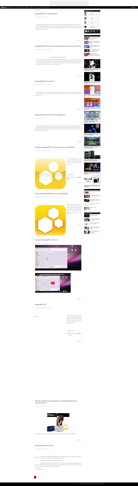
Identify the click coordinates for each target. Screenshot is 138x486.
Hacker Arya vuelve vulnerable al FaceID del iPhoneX (95, 196)
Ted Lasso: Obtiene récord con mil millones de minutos (91, 147)
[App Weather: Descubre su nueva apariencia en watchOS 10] (92, 119)
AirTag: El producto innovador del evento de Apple (95, 223)
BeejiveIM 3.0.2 (40, 304)
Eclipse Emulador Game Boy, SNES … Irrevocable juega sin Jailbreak (95, 42)
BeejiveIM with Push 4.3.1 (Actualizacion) (50, 115)
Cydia (34, 7)
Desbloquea (27, 7)
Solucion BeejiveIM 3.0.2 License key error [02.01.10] (54, 147)
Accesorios (31, 7)
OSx (40, 7)
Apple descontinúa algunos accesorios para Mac (94, 215)
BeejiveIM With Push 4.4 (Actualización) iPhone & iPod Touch (58, 46)
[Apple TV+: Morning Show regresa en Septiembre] (92, 171)
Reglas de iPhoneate (89, 483)
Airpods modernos (93, 207)
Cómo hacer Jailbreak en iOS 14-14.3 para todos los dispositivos (95, 38)
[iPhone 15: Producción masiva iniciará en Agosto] (92, 80)
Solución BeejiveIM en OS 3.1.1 (46, 240)
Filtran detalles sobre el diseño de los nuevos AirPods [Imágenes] (95, 232)
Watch (14, 7)
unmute (96, 31)
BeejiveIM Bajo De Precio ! (44, 81)
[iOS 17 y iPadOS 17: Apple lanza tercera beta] (92, 93)
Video (71, 464)
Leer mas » (79, 40)
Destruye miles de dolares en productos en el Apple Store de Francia (95, 200)
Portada (34, 9)
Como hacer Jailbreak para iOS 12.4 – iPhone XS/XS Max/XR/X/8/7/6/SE (95, 50)
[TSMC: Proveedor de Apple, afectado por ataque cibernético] (92, 132)
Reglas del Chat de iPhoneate (97, 483)
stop (88, 31)
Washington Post (39, 468)
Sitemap (103, 483)
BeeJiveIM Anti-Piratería (44, 445)
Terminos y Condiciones (82, 483)
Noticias (11, 7)
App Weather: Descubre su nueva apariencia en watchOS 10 (91, 121)
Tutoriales (17, 7)
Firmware (43, 7)
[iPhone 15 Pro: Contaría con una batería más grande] (92, 106)
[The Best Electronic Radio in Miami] (91, 31)
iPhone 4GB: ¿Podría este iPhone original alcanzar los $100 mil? (90, 160)
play (86, 31)
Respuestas (47, 7)
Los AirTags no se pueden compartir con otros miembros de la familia (95, 219)
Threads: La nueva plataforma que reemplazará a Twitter (91, 70)
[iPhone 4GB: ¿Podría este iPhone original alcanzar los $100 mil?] (92, 158)
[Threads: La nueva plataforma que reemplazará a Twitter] (92, 67)
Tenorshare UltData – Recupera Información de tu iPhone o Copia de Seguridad (95, 54)
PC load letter (61, 464)
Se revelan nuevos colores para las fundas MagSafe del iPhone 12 (95, 227)
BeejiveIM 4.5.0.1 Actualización (46, 14)
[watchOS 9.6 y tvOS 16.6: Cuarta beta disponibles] (92, 184)
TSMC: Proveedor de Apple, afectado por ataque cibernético (91, 134)
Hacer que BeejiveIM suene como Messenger (51, 194)
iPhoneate (5, 7)
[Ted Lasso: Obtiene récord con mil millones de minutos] (92, 145)
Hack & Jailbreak (22, 7)
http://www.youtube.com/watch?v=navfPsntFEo (58, 57)
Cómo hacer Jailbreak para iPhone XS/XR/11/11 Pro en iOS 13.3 (94, 46)
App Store (37, 7)
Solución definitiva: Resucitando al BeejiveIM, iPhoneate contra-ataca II (56, 402)
